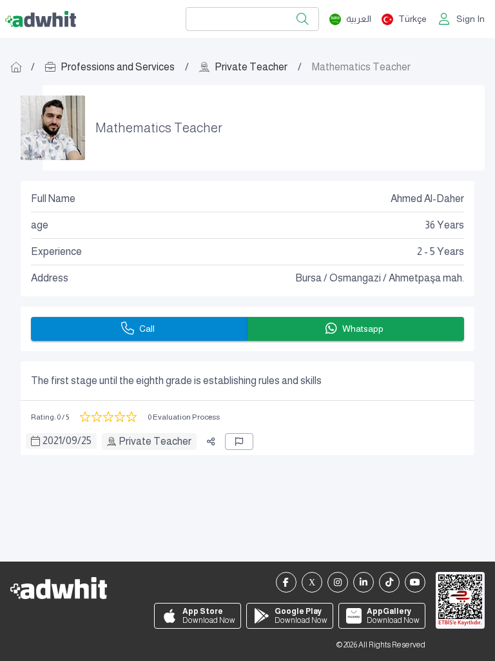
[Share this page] (211, 441)
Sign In (470, 19)
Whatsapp (362, 328)
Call (147, 328)
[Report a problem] (239, 441)
